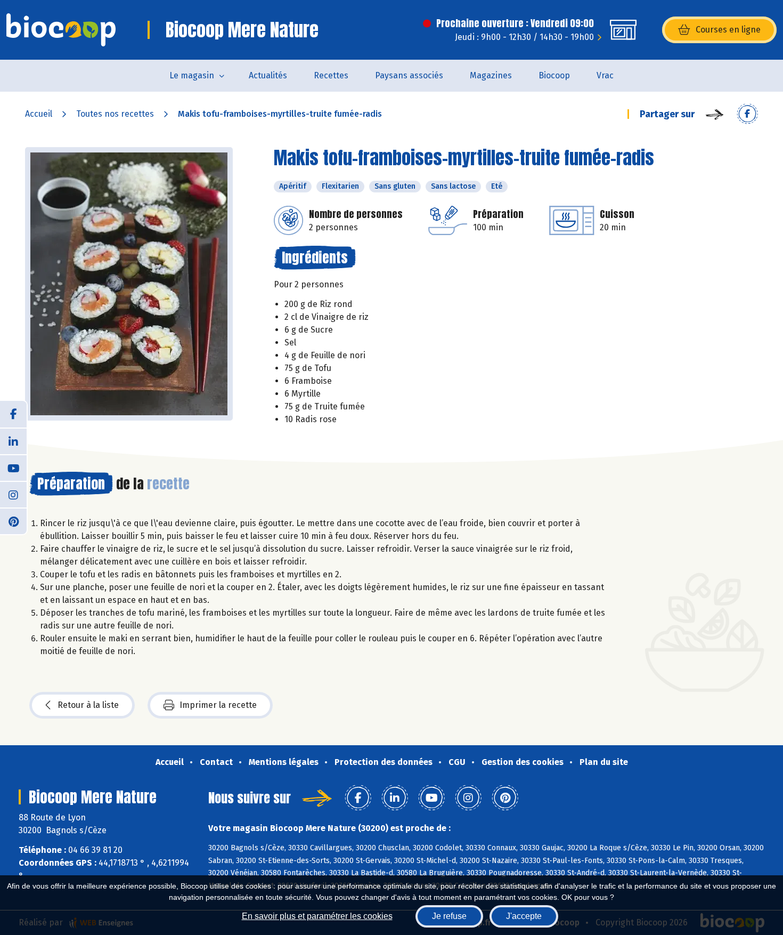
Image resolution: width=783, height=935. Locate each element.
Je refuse (449, 916)
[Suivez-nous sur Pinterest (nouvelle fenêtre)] (13, 520)
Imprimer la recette (218, 705)
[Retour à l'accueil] (61, 29)
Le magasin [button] (191, 75)
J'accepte (524, 916)
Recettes (331, 75)
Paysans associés (409, 75)
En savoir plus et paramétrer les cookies (317, 916)
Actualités (268, 75)
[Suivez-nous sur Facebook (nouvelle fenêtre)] (13, 414)
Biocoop (554, 75)
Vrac (605, 75)
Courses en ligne (728, 30)
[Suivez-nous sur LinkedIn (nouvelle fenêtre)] (13, 441)
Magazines (491, 75)
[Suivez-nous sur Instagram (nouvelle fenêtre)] (13, 494)
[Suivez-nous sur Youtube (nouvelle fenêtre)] (13, 467)
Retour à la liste (88, 705)
